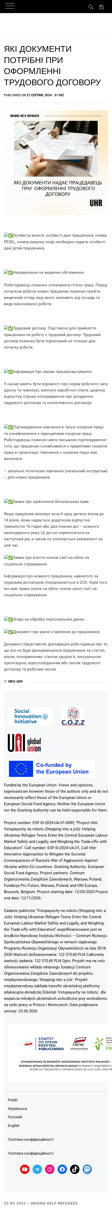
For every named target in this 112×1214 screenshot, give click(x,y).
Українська (17, 1109)
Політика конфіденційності (30, 1139)
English (14, 1126)
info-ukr (15, 681)
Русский (15, 1117)
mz (61, 95)
